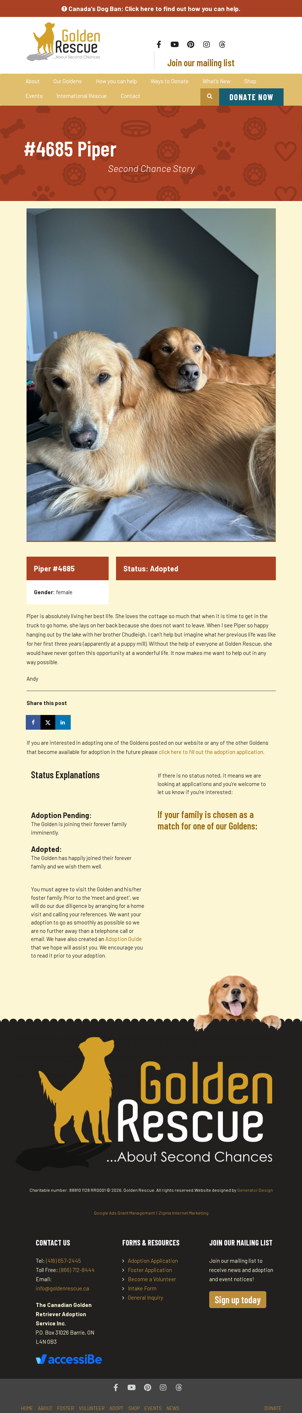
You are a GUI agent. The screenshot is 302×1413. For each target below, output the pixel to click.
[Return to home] (64, 41)
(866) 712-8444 (77, 1269)
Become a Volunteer (152, 1279)
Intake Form (142, 1288)
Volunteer (92, 1408)
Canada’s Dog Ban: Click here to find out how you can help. (153, 8)
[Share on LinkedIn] (63, 722)
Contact (130, 95)
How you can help (116, 81)
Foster (65, 1408)
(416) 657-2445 (63, 1260)
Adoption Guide (123, 938)
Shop (250, 81)
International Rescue (81, 95)
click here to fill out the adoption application (211, 751)
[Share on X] (48, 722)
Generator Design (255, 1189)
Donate (272, 1408)
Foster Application (150, 1269)
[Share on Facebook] (34, 722)
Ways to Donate (170, 81)
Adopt (116, 1408)
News (172, 1408)
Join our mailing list (200, 62)
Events (34, 95)
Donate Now (251, 97)
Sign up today (238, 1299)
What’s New (217, 81)
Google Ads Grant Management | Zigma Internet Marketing (151, 1212)
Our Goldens (67, 81)
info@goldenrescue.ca (62, 1288)
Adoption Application (153, 1260)
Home (27, 1408)
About (32, 81)
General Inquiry (145, 1297)
